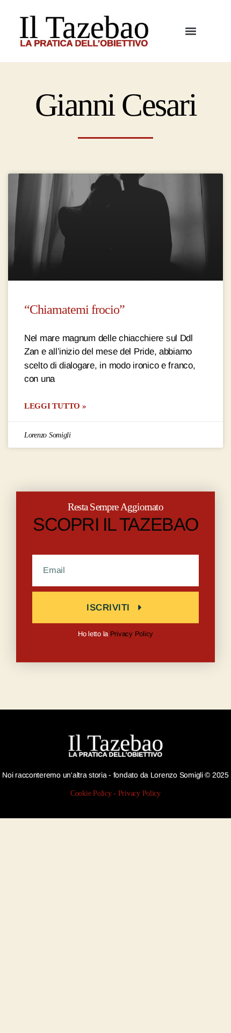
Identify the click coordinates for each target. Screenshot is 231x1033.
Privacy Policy (131, 634)
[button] (190, 31)
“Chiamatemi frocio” (74, 310)
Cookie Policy (91, 793)
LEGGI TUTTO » (55, 405)
